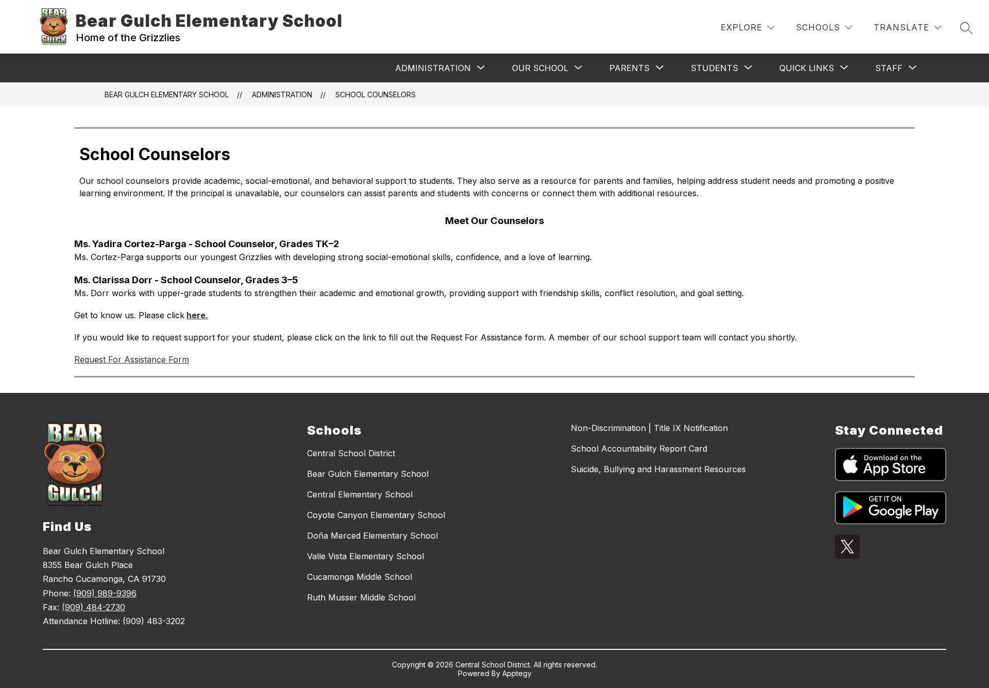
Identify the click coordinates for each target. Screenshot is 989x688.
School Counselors (375, 94)
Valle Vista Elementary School (365, 556)
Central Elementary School (360, 494)
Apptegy (517, 673)
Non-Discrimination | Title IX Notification (649, 428)
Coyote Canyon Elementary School (376, 515)
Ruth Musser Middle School (361, 597)
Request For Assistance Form (131, 359)
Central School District (351, 453)
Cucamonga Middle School (359, 577)
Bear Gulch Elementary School (167, 94)
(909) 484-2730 (93, 607)
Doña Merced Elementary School (372, 535)
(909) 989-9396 (105, 593)
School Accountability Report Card (639, 448)
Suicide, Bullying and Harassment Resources (658, 469)
